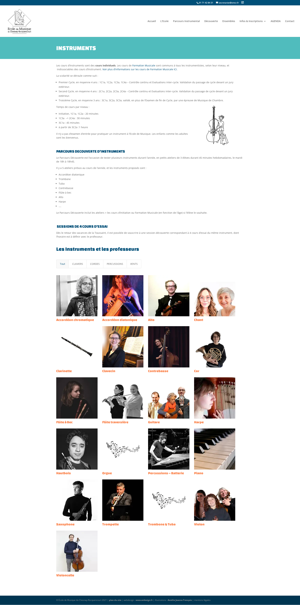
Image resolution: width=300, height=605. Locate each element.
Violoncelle (65, 575)
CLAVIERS (77, 263)
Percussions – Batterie (166, 473)
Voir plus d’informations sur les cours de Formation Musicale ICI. (139, 69)
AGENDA (276, 21)
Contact (289, 21)
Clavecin (108, 371)
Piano (198, 473)
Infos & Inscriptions (251, 21)
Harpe (199, 422)
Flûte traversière (115, 422)
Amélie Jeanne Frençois (180, 600)
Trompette (110, 524)
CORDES (95, 263)
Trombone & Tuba (162, 524)
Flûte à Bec (64, 422)
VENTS (134, 263)
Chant (198, 320)
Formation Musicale (143, 65)
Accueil (152, 21)
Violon (199, 524)
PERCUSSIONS (115, 263)
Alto (151, 320)
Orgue (107, 473)
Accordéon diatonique (119, 320)
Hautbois (63, 473)
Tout (62, 263)
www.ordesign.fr (144, 600)
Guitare (154, 422)
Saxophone (65, 524)
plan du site (115, 600)
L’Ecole (164, 21)
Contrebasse (158, 371)
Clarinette (64, 371)
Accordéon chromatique (75, 320)
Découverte (211, 21)
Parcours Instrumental (186, 21)
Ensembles (228, 21)
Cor (196, 371)
